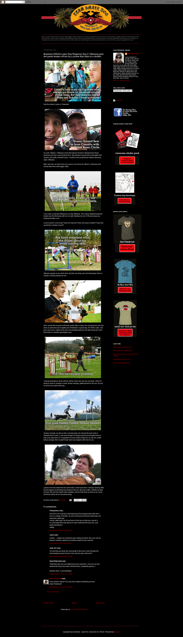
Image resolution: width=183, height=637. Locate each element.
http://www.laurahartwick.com (122, 347)
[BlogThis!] (77, 500)
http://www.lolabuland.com (121, 363)
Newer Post (48, 603)
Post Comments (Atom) (79, 609)
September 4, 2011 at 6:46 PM (60, 543)
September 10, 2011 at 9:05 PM (61, 587)
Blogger (117, 632)
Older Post (100, 603)
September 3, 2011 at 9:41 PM (60, 530)
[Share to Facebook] (82, 500)
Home (74, 603)
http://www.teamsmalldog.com (122, 350)
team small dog (55, 579)
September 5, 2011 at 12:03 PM (61, 556)
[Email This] (75, 500)
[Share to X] (80, 500)
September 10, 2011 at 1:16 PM (61, 574)
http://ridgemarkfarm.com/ (121, 359)
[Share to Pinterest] (85, 500)
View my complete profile (121, 80)
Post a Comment (53, 592)
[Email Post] (70, 500)
